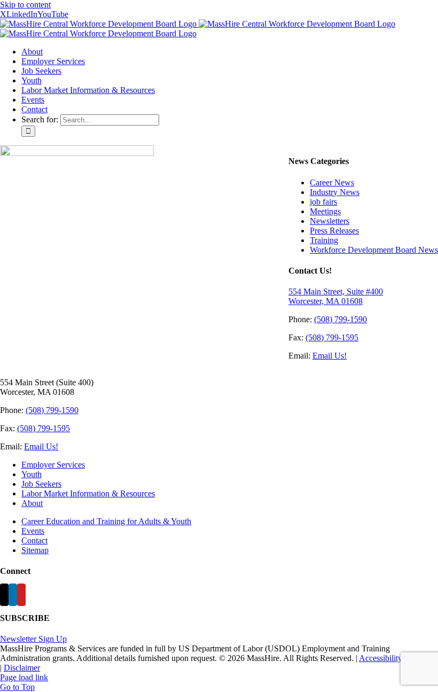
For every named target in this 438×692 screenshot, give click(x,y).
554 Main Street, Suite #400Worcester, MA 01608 (335, 296)
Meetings (325, 211)
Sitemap (35, 550)
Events (32, 530)
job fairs (323, 201)
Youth (31, 474)
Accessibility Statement (398, 658)
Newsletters (329, 221)
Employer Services (53, 464)
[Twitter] (4, 595)
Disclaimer (22, 667)
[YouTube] (21, 595)
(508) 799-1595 (332, 337)
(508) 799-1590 (340, 319)
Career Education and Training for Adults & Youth (106, 521)
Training (324, 240)
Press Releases (334, 230)
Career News (332, 182)
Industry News (334, 192)
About (32, 503)
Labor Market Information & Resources (88, 493)
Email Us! (329, 355)
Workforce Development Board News (374, 249)
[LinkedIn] (13, 595)
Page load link (24, 677)
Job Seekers (41, 483)
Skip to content (25, 4)
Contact (34, 540)
